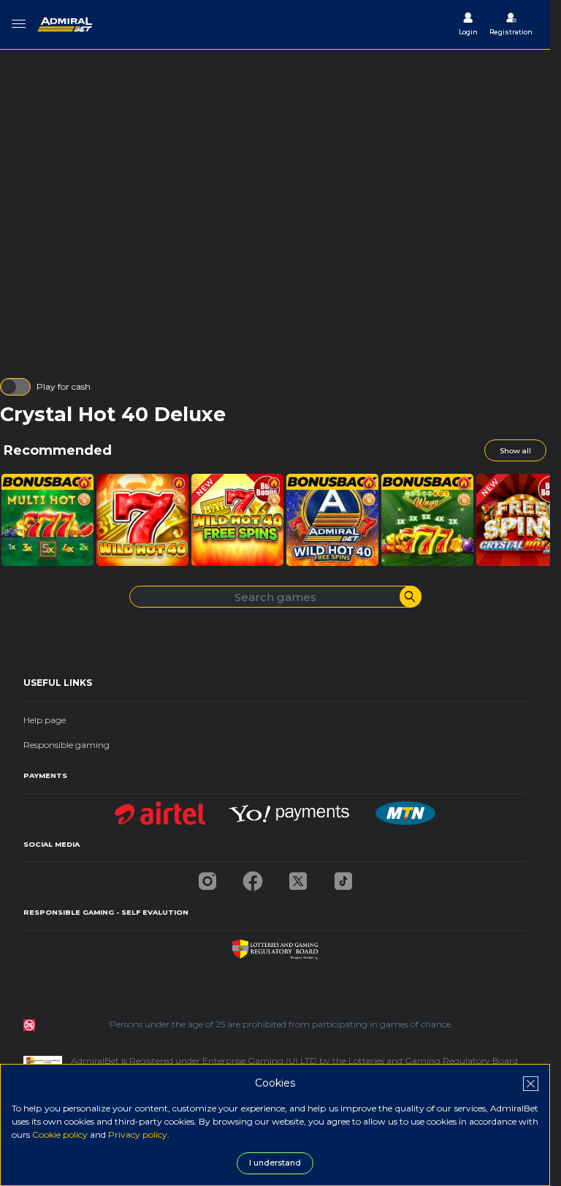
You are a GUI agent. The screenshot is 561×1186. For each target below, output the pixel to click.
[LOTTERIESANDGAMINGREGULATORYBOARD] (275, 946)
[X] (298, 877)
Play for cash (64, 386)
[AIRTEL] (160, 809)
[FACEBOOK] (252, 877)
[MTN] (405, 809)
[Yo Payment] (290, 809)
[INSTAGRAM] (207, 877)
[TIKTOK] (343, 877)
